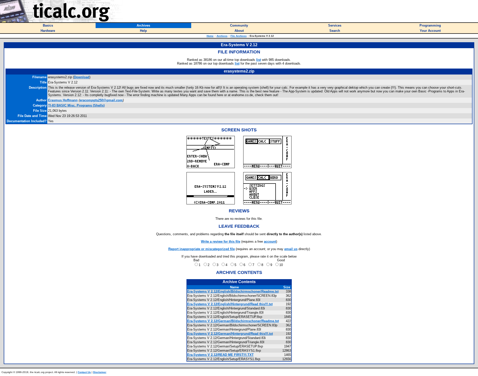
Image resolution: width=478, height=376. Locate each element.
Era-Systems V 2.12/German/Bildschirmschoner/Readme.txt (233, 321)
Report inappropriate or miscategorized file (201, 249)
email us (291, 249)
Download (81, 77)
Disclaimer (99, 372)
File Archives (239, 36)
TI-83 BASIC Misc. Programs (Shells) (76, 105)
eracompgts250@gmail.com (101, 100)
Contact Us (84, 372)
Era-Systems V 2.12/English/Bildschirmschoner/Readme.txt (233, 291)
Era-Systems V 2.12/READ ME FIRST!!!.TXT (220, 355)
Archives (222, 36)
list (258, 60)
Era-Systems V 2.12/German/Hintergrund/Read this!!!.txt (230, 334)
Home (210, 36)
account (270, 241)
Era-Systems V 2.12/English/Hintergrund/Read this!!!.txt (230, 304)
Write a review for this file (220, 241)
